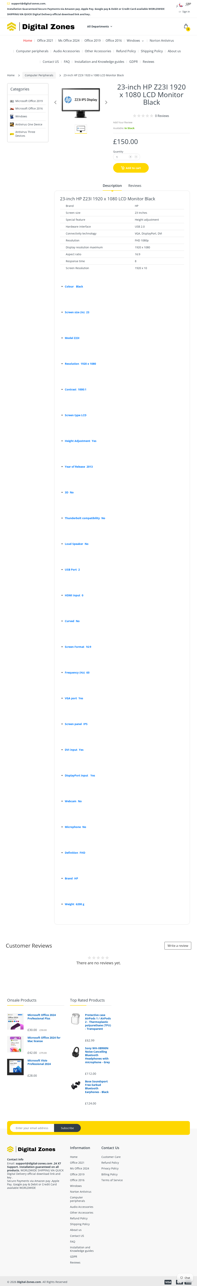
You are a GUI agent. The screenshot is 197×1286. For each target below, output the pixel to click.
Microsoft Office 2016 (29, 108)
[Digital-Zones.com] (40, 26)
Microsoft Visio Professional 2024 (39, 1062)
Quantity (118, 151)
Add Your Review (122, 122)
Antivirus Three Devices (25, 134)
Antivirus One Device (28, 124)
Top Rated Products (87, 1000)
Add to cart (133, 168)
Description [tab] (112, 185)
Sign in (186, 11)
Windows (21, 116)
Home (11, 75)
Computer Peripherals (39, 75)
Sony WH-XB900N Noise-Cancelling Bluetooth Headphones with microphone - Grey (97, 1055)
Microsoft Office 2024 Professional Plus (42, 1016)
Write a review (178, 946)
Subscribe (67, 1128)
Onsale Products (22, 1000)
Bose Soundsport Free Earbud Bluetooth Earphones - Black (97, 1087)
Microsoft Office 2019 (29, 101)
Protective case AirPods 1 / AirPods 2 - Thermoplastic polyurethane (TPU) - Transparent (98, 1022)
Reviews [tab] (134, 185)
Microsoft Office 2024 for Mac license (44, 1039)
